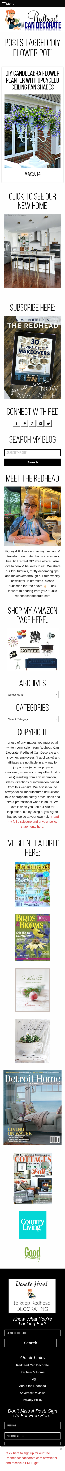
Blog (32, 1379)
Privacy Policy (32, 1400)
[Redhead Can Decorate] (32, 19)
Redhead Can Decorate (32, 1365)
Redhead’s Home (32, 1372)
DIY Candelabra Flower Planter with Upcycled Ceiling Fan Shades (32, 80)
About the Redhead (32, 1386)
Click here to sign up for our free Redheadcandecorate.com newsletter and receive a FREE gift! (31, 1458)
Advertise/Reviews (32, 1393)
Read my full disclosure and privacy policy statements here (33, 821)
